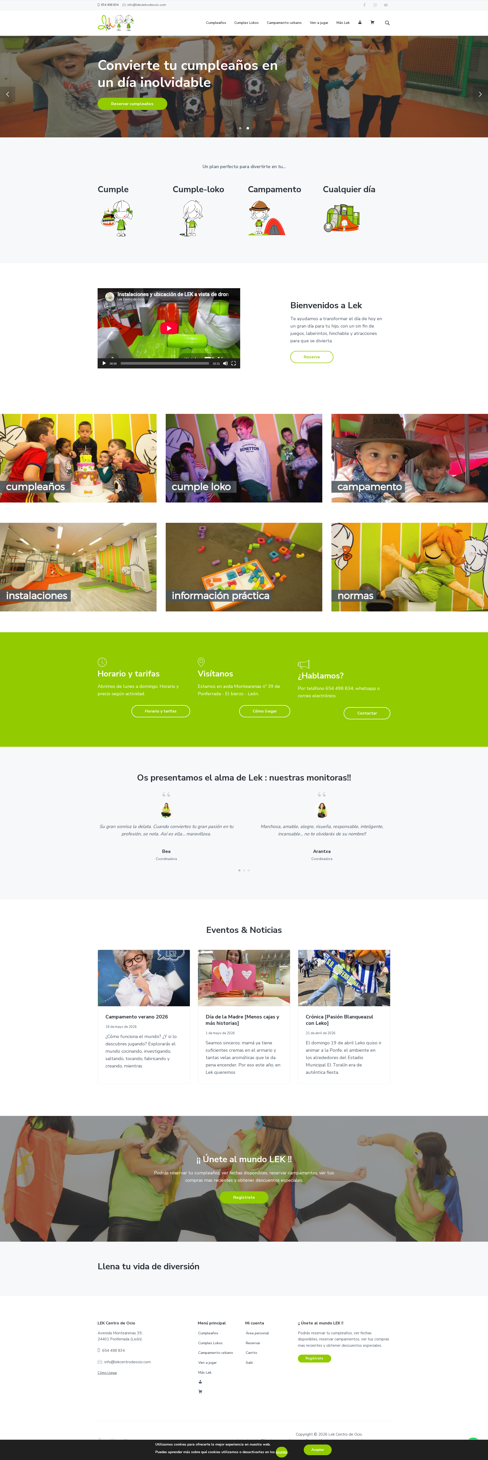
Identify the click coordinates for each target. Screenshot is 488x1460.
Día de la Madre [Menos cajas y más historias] (242, 1020)
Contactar (367, 713)
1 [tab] (240, 128)
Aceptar (317, 1449)
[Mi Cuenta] (360, 23)
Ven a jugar (207, 1362)
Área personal (257, 1333)
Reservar (120, 102)
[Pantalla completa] (233, 363)
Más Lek (204, 1372)
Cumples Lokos (210, 1343)
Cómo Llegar (107, 1373)
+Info (170, 102)
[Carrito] (372, 23)
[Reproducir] (104, 363)
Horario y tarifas (161, 711)
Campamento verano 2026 (136, 1017)
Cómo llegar (265, 711)
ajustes (281, 1452)
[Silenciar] (225, 363)
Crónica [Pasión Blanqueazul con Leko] (339, 1020)
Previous (7, 94)
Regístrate (244, 1197)
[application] (169, 328)
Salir (249, 1362)
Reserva (312, 357)
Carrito (251, 1352)
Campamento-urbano (215, 1352)
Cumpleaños (208, 1333)
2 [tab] (248, 128)
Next (480, 94)
